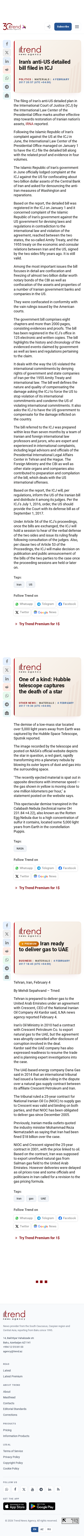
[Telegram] (41, 1489)
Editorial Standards (14, 1409)
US (30, 584)
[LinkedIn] (49, 1489)
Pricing (7, 1430)
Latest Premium (12, 1376)
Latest (7, 1370)
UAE (43, 1198)
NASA (20, 848)
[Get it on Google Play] (42, 1506)
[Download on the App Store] (15, 1506)
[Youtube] (32, 1489)
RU (49, 1529)
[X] (23, 1489)
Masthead (9, 1397)
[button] (7, 44)
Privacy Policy (11, 1457)
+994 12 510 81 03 (13, 1346)
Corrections (10, 1414)
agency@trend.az (12, 1351)
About (7, 1391)
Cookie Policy (11, 1468)
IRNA (30, 124)
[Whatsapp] (6, 1489)
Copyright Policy (13, 1462)
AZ (42, 1529)
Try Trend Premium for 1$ (39, 624)
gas (31, 1198)
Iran (19, 584)
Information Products (16, 1436)
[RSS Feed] (58, 1489)
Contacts (8, 1403)
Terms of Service (13, 1451)
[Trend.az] (14, 26)
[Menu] (77, 27)
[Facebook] (15, 1489)
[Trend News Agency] (14, 1315)
